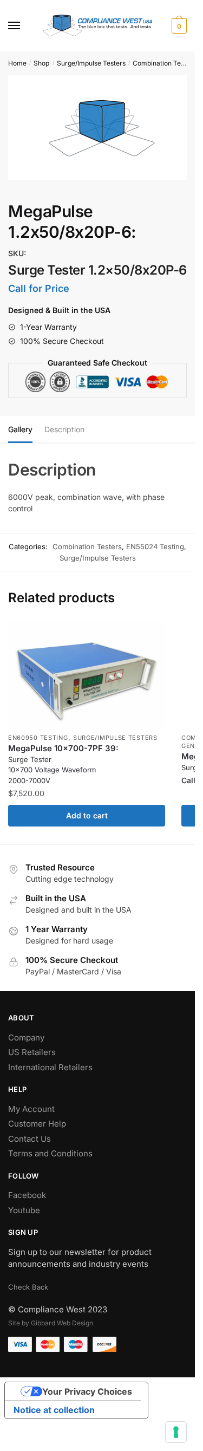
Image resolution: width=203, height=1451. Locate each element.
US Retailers (32, 1052)
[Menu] (24, 26)
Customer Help (37, 1123)
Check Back (28, 1287)
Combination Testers (164, 63)
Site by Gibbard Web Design (50, 1323)
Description (64, 429)
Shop (41, 63)
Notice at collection (54, 1409)
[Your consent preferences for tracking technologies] (176, 1432)
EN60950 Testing (38, 737)
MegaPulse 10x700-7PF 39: (63, 764)
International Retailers (50, 1067)
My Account (31, 1109)
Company (26, 1037)
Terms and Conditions (50, 1153)
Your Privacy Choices (87, 1391)
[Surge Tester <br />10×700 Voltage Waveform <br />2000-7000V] (86, 674)
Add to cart (87, 815)
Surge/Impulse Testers (91, 63)
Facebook (27, 1195)
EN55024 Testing (155, 546)
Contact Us (29, 1139)
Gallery (20, 429)
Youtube (24, 1210)
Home (17, 63)
